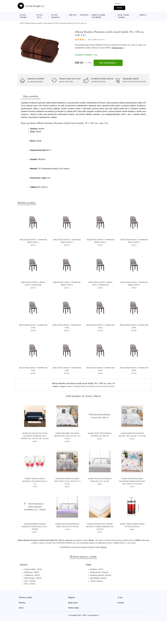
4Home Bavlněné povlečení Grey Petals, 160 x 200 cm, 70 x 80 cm (67, 481)
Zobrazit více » (118, 48)
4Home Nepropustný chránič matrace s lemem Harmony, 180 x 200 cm (99, 526)
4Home (95, 48)
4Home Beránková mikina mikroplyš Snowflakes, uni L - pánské (35, 526)
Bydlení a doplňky (36, 23)
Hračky (143, 15)
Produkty (27, 23)
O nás (120, 597)
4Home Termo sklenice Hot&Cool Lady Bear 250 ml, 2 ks (35, 481)
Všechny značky (25, 597)
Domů (22, 23)
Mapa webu (73, 603)
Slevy (21, 608)
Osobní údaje (73, 608)
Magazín (71, 597)
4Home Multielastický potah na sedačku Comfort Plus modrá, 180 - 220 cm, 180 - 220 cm (35, 435)
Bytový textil (40, 16)
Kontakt (121, 603)
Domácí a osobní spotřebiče (98, 16)
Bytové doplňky (23, 16)
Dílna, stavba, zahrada (123, 16)
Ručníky (111, 386)
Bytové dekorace (55, 16)
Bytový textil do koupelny (99, 386)
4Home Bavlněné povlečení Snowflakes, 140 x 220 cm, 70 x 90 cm (67, 435)
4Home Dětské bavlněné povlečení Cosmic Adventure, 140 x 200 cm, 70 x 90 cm (132, 481)
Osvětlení (84, 15)
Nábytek (72, 15)
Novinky (22, 603)
